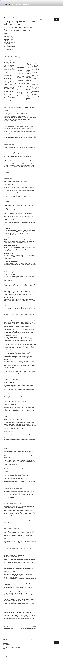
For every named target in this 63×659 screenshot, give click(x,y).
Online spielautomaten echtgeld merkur (12, 45)
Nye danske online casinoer (10, 335)
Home (5, 7)
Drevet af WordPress (31, 656)
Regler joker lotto (8, 305)
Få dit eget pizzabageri (13, 7)
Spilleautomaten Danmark (9, 39)
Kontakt (54, 7)
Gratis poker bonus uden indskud (11, 282)
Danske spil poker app (8, 49)
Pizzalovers (20, 4)
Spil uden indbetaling (9, 237)
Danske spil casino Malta (9, 46)
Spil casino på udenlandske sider (11, 37)
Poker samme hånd (8, 36)
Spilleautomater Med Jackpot (10, 518)
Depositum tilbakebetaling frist (11, 261)
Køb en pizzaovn (23, 7)
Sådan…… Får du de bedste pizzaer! (37, 7)
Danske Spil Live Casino (9, 497)
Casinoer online (7, 228)
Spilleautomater (7, 40)
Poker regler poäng (8, 297)
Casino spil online (8, 43)
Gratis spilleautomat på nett (10, 48)
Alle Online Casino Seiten (9, 382)
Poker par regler (7, 318)
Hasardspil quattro (8, 376)
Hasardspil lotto (7, 359)
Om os (48, 7)
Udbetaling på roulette (8, 51)
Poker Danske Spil (8, 608)
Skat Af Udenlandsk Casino (10, 571)
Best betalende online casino (10, 42)
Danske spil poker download (10, 245)
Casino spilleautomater (9, 253)
